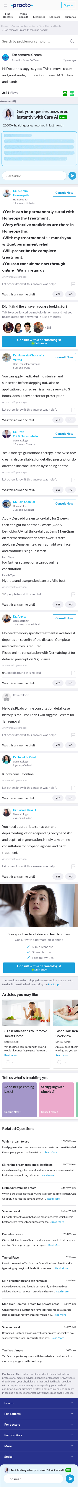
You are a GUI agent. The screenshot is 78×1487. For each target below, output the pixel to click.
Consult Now (64, 192)
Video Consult (23, 15)
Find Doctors (8, 15)
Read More (50, 1152)
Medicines (39, 16)
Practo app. (54, 984)
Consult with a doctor (23, 26)
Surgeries (70, 16)
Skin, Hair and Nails (50, 26)
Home (4, 26)
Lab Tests (54, 16)
